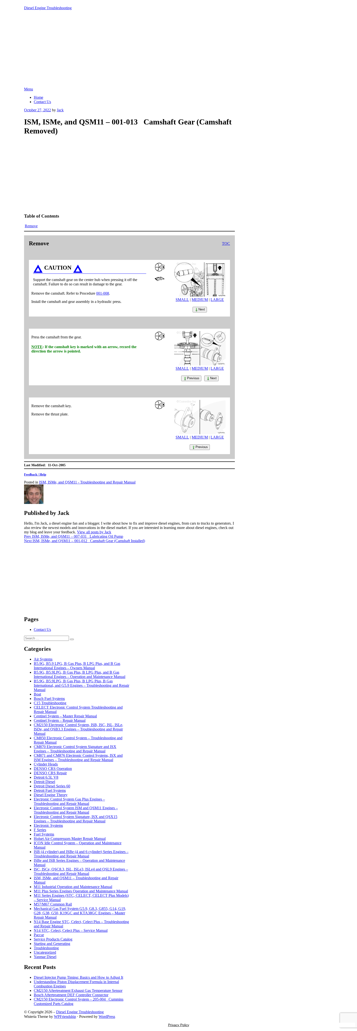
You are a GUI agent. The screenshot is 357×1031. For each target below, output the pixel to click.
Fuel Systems (44, 834)
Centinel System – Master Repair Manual (65, 716)
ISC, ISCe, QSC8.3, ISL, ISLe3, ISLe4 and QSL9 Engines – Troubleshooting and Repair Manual (81, 871)
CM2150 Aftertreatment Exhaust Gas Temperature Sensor (78, 990)
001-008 (102, 293)
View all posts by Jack (94, 532)
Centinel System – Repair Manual (59, 720)
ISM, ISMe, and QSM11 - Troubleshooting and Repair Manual (87, 482)
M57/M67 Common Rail (53, 904)
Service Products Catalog (53, 939)
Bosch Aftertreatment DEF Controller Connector (71, 995)
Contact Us (42, 102)
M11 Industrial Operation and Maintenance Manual (73, 887)
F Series (40, 830)
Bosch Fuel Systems (49, 698)
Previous (193, 378)
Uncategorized (45, 952)
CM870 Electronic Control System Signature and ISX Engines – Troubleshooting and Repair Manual (75, 749)
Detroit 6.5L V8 (46, 777)
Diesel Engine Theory (51, 795)
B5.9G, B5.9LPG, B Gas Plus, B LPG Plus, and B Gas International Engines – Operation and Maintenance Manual (79, 674)
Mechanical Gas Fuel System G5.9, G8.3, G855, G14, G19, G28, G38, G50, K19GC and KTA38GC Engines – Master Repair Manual (80, 913)
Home (38, 97)
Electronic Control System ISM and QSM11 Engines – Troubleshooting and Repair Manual (76, 810)
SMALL (182, 300)
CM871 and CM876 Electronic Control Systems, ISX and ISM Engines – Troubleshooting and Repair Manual (78, 757)
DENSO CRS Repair (50, 773)
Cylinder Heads (46, 764)
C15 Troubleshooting (50, 703)
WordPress (107, 1016)
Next (201, 309)
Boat (37, 694)
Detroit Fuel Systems (50, 790)
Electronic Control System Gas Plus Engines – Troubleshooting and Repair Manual (69, 801)
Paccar (39, 935)
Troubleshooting (46, 948)
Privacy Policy (178, 1025)
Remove (31, 226)
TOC (226, 243)
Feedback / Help (35, 474)
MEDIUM (200, 300)
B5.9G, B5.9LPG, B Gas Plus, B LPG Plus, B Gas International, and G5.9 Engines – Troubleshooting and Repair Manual (81, 685)
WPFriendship (65, 1016)
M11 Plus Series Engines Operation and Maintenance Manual (81, 891)
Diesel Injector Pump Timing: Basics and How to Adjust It (78, 977)
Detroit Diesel (44, 782)
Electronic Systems (48, 825)
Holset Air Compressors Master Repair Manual (70, 839)
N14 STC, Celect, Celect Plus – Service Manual (71, 930)
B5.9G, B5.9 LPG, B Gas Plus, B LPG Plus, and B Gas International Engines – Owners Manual (77, 665)
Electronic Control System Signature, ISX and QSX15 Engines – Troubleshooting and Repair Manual (75, 819)
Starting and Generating (52, 944)
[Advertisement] (178, 51)
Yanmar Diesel (45, 957)
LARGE (217, 300)
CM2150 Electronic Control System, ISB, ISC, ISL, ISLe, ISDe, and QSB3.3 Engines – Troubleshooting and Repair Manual (78, 729)
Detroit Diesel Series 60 (52, 786)
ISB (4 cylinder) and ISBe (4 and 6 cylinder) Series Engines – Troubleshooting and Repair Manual (81, 854)
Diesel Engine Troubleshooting (48, 8)
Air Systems (43, 659)
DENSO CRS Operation (53, 769)
